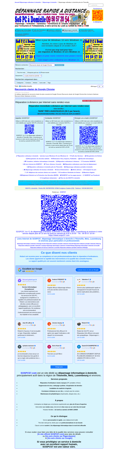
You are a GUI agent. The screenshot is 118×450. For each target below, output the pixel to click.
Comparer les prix (90, 169)
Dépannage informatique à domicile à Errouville (87, 245)
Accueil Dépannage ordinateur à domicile (28, 2)
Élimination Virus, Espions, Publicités (65, 158)
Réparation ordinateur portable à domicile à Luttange (32, 245)
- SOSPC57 (62, 192)
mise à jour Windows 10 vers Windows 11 (55, 156)
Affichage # (94, 86)
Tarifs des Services (77, 156)
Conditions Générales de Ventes (70, 172)
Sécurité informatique (87, 158)
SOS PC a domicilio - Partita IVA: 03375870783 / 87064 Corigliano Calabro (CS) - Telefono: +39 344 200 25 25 (59, 188)
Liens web (42, 82)
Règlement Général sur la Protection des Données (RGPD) (40, 175)
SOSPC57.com (29, 373)
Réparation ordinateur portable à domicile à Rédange (74, 247)
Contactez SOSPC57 (22, 34)
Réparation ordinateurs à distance (68, 161)
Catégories (20, 82)
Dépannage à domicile (50, 2)
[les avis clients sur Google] (59, 438)
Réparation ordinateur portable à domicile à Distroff (59, 243)
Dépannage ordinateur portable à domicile (79, 167)
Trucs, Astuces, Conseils (53, 164)
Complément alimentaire (49, 178)
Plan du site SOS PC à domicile (70, 178)
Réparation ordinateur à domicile (27, 156)
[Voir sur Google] (49, 280)
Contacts (28, 82)
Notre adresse (76, 169)
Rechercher (59, 65)
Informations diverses (86, 30)
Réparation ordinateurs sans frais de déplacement (81, 164)
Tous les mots (21, 72)
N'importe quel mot (33, 72)
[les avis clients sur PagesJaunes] (60, 436)
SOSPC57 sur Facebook (92, 175)
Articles (35, 82)
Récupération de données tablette (38, 158)
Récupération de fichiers (94, 156)
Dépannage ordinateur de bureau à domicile (39, 169)
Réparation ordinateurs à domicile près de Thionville (45, 167)
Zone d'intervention (62, 169)
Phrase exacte (45, 72)
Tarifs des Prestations (39, 30)
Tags (49, 82)
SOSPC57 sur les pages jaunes (71, 175)
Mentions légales (89, 172)
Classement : (19, 75)
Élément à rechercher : (22, 65)
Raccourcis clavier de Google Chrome (35, 89)
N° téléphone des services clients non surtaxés (41, 172)
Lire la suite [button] (51, 294)
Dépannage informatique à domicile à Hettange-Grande (31, 243)
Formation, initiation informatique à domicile (40, 161)
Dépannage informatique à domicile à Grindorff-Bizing (60, 245)
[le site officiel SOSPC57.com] (51, 434)
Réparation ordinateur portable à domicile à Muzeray (87, 243)
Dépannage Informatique (23, 30)
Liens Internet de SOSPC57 (33, 164)
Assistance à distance (54, 30)
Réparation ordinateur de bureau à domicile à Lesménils (45, 247)
